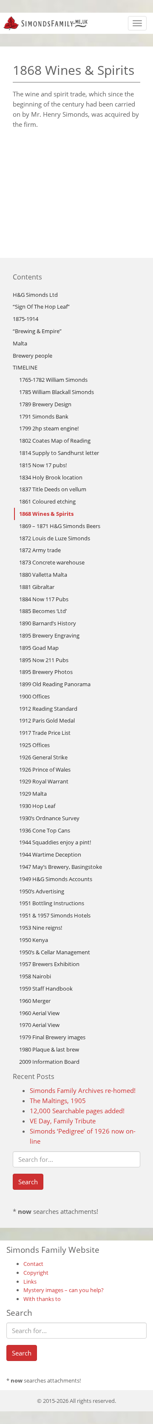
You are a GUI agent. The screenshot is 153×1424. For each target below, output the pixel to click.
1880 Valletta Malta (43, 574)
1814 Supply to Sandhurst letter (59, 453)
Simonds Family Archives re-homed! (83, 1090)
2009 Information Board (49, 1061)
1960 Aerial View (39, 1013)
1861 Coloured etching (47, 501)
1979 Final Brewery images (52, 1037)
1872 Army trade (40, 550)
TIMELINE (25, 367)
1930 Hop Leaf (37, 806)
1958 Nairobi (35, 976)
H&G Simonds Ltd (35, 294)
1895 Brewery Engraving (49, 635)
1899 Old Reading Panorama (55, 684)
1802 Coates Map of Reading (55, 440)
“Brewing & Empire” (37, 331)
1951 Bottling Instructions (51, 903)
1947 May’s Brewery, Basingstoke (60, 867)
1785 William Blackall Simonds (56, 392)
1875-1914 (25, 319)
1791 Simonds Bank (43, 416)
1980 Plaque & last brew (49, 1049)
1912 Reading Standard (48, 708)
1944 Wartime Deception (50, 854)
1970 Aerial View (39, 1025)
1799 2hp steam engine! (49, 428)
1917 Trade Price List (45, 733)
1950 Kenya (33, 940)
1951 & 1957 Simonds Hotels (55, 915)
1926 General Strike (43, 757)
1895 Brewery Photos (46, 672)
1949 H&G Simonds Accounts (55, 879)
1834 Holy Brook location (50, 477)
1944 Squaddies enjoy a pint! (55, 842)
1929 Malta (33, 793)
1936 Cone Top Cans (44, 830)
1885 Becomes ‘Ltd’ (43, 611)
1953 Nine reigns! (40, 927)
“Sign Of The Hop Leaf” (41, 306)
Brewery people (32, 355)
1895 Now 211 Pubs (43, 660)
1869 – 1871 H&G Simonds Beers (59, 526)
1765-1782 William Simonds (53, 379)
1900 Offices (34, 696)
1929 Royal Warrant (43, 781)
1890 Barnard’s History (47, 623)
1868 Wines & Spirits (46, 514)
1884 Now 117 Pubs (43, 599)
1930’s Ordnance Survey (49, 818)
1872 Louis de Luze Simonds (54, 538)
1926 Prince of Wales (45, 769)
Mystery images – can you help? (63, 1290)
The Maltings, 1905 (58, 1100)
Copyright (35, 1272)
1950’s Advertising (41, 891)
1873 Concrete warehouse (52, 562)
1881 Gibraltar (36, 587)
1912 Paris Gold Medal (47, 720)
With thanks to (42, 1299)
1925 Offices (34, 745)
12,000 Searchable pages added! (77, 1110)
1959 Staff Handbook (46, 988)
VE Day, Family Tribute (63, 1121)
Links (30, 1281)
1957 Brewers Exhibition (49, 964)
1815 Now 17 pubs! (43, 465)
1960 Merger (35, 1001)
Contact (33, 1264)
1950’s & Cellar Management (54, 952)
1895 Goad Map (39, 648)
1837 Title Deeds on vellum (52, 489)
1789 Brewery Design (45, 404)
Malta (20, 343)
